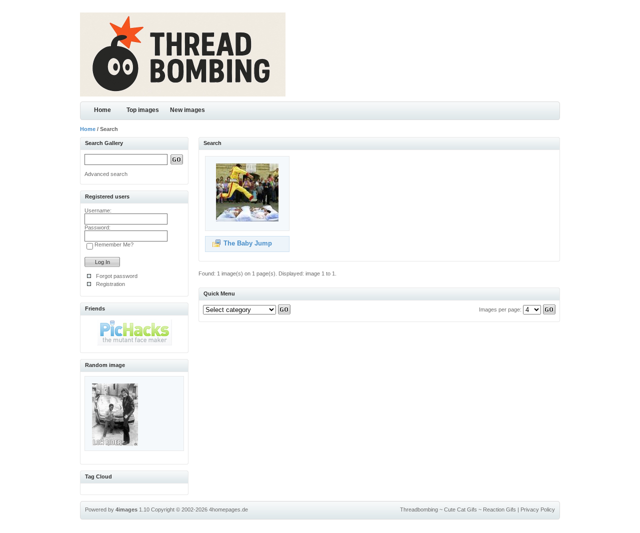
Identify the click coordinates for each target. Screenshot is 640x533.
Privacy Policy (537, 509)
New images (187, 110)
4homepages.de (228, 509)
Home (102, 110)
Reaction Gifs (499, 509)
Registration (110, 284)
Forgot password (117, 276)
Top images (142, 110)
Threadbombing (419, 509)
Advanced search (106, 174)
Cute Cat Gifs (460, 509)
